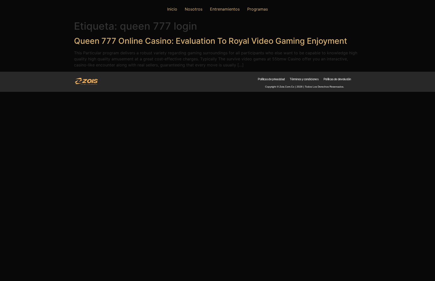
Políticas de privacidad (271, 79)
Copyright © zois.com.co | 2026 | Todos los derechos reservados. (304, 86)
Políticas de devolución (337, 79)
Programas (257, 9)
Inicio (172, 9)
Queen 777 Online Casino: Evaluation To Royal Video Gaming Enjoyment (210, 41)
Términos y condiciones (304, 79)
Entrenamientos (225, 9)
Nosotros (193, 9)
